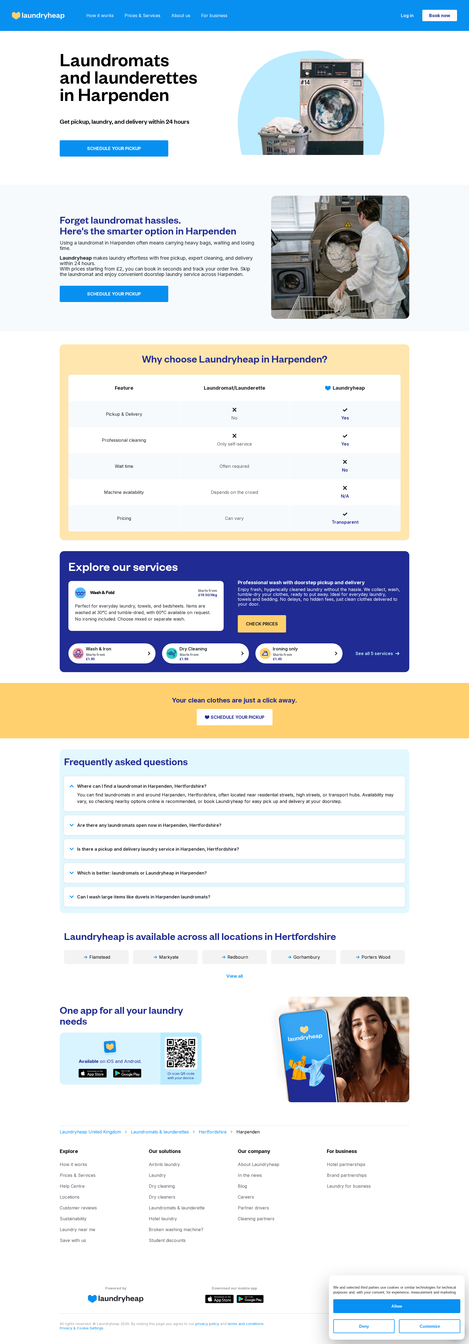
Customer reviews (78, 1207)
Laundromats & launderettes (160, 1132)
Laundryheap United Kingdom (90, 1132)
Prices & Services (142, 15)
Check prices (262, 624)
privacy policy (207, 1323)
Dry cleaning (162, 1186)
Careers (246, 1197)
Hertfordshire (213, 1132)
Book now (439, 15)
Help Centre (72, 1186)
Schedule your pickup (114, 148)
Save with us (73, 1240)
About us (180, 15)
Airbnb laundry (164, 1164)
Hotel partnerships (346, 1164)
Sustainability (73, 1218)
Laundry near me (77, 1229)
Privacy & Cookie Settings (81, 1328)
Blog (242, 1186)
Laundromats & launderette (177, 1207)
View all (234, 976)
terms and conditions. (246, 1323)
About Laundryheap (258, 1164)
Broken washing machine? (176, 1229)
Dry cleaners (162, 1197)
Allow (396, 1306)
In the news (250, 1175)
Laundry (157, 1175)
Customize (430, 1326)
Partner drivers (253, 1207)
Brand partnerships (347, 1175)
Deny (364, 1326)
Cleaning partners (256, 1218)
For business (214, 15)
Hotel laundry (163, 1218)
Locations (70, 1197)
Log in (407, 15)
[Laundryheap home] (38, 16)
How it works (100, 15)
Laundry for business (349, 1186)
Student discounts (167, 1240)
